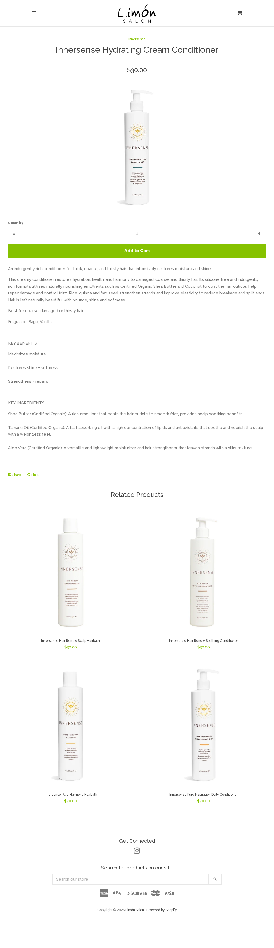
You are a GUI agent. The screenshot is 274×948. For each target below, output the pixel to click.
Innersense (137, 39)
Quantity (15, 223)
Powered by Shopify (161, 910)
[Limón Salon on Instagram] (137, 852)
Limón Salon (135, 910)
